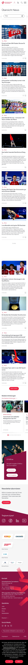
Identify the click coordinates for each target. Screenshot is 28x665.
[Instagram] (2, 625)
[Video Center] (11, 625)
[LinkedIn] (8, 625)
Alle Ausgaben (12, 475)
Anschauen (11, 470)
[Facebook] (5, 625)
